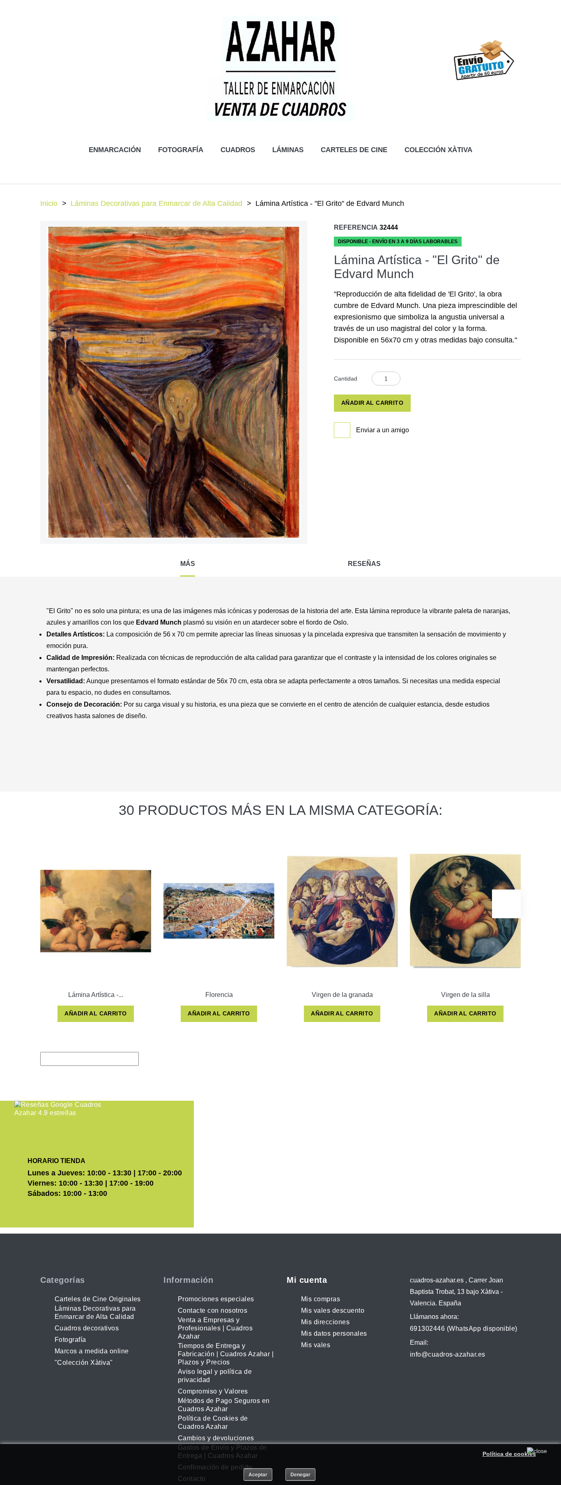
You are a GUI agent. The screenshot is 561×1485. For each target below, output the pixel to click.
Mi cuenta (307, 1279)
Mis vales (315, 1344)
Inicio (48, 203)
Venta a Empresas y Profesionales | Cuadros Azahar (215, 1328)
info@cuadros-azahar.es (447, 1354)
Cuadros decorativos (87, 1328)
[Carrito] (456, 92)
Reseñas (364, 563)
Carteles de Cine (354, 150)
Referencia (356, 227)
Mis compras (320, 1299)
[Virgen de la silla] (465, 911)
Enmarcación (115, 150)
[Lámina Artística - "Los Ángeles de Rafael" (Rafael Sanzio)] (95, 911)
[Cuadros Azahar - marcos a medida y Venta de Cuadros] (280, 67)
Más (187, 563)
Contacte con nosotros (212, 1310)
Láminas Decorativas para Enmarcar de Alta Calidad (156, 203)
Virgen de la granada (342, 994)
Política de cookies (509, 1454)
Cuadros (238, 150)
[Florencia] (218, 911)
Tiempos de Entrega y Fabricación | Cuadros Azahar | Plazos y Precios (226, 1354)
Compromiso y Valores (213, 1391)
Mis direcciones (325, 1321)
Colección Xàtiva (438, 150)
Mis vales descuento (332, 1310)
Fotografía (180, 150)
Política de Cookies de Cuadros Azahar (213, 1422)
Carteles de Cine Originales (98, 1299)
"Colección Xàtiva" (84, 1362)
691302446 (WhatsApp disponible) (463, 1328)
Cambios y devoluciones (216, 1438)
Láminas (287, 150)
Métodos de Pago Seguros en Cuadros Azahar (223, 1404)
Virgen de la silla (465, 994)
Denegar (300, 1474)
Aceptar (257, 1474)
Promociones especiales (216, 1299)
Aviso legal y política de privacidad (215, 1375)
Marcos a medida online (92, 1351)
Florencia (219, 994)
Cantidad (345, 378)
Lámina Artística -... (95, 994)
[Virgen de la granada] (342, 911)
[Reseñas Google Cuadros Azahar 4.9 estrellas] (58, 1109)
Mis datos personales (334, 1333)
